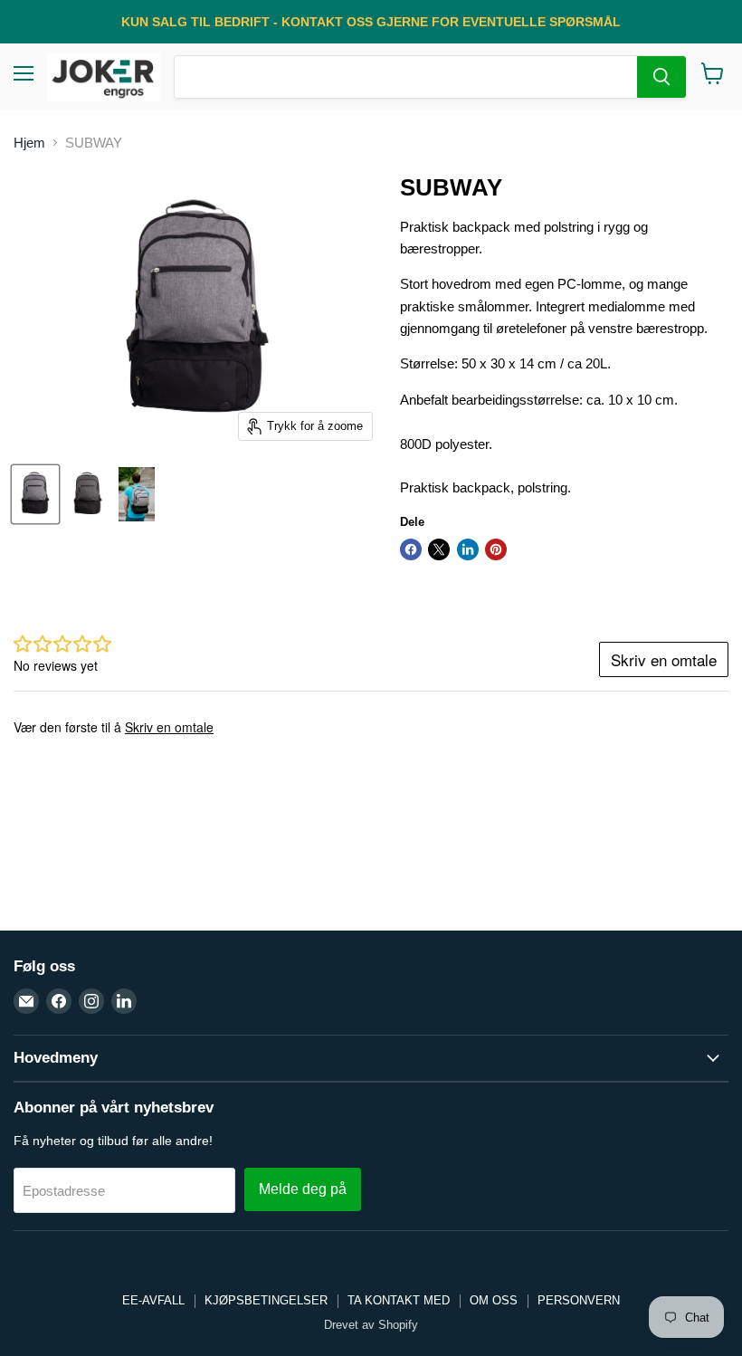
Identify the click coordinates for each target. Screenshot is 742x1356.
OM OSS (494, 1300)
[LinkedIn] (124, 1001)
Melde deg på (303, 1189)
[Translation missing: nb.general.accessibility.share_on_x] (439, 549)
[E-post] (26, 1001)
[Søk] (661, 77)
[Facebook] (58, 1001)
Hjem (29, 142)
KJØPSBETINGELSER (266, 1300)
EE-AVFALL (153, 1300)
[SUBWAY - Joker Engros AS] (35, 494)
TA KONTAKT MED (398, 1300)
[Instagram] (91, 1001)
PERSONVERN (578, 1300)
